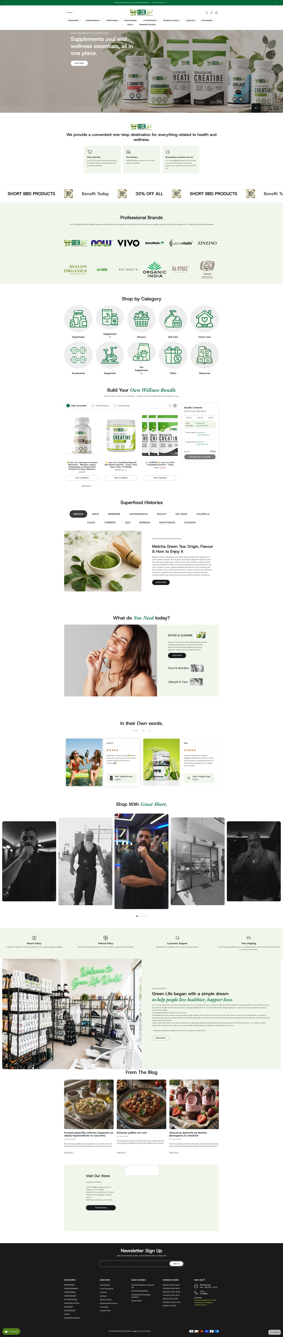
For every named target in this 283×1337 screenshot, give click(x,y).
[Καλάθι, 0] (216, 12)
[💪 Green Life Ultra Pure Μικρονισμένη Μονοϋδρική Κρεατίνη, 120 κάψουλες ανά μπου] (160, 435)
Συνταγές (103, 1296)
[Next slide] (277, 3)
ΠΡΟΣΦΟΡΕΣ (73, 20)
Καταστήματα (105, 1285)
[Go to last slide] (6, 3)
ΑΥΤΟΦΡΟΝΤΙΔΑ (150, 20)
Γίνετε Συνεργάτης (106, 1288)
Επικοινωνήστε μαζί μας (109, 1303)
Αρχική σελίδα (136, 1301)
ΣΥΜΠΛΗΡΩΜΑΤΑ (92, 20)
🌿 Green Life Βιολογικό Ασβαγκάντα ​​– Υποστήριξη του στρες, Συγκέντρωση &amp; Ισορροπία (121, 464)
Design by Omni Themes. (141, 1331)
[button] (200, 424)
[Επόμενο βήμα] (175, 406)
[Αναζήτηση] (206, 12)
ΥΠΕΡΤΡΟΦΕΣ (112, 20)
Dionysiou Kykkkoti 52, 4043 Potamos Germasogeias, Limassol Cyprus (205, 1302)
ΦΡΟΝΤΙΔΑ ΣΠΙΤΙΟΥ (171, 20)
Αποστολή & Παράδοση (139, 1291)
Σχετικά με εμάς (105, 1300)
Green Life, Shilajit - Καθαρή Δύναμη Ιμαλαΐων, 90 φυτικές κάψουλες (82, 463)
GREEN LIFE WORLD (123, 1331)
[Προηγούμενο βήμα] (170, 406)
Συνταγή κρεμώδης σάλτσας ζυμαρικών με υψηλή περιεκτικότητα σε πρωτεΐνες (88, 1134)
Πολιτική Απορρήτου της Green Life (142, 1286)
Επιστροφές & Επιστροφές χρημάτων (141, 1296)
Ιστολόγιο (103, 1292)
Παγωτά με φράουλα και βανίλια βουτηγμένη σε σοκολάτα (188, 1134)
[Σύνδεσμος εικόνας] (75, 243)
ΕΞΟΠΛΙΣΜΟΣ (206, 20)
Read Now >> (69, 1152)
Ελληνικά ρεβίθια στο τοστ (132, 1132)
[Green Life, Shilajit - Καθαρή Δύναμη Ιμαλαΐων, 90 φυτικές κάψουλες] (82, 435)
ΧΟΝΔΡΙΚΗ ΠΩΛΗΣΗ (147, 25)
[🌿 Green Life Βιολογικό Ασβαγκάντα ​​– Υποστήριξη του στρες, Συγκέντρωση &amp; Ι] (121, 435)
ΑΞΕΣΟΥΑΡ (190, 20)
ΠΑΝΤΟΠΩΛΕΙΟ (130, 20)
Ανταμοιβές (104, 1307)
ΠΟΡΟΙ (130, 25)
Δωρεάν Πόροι (105, 1310)
